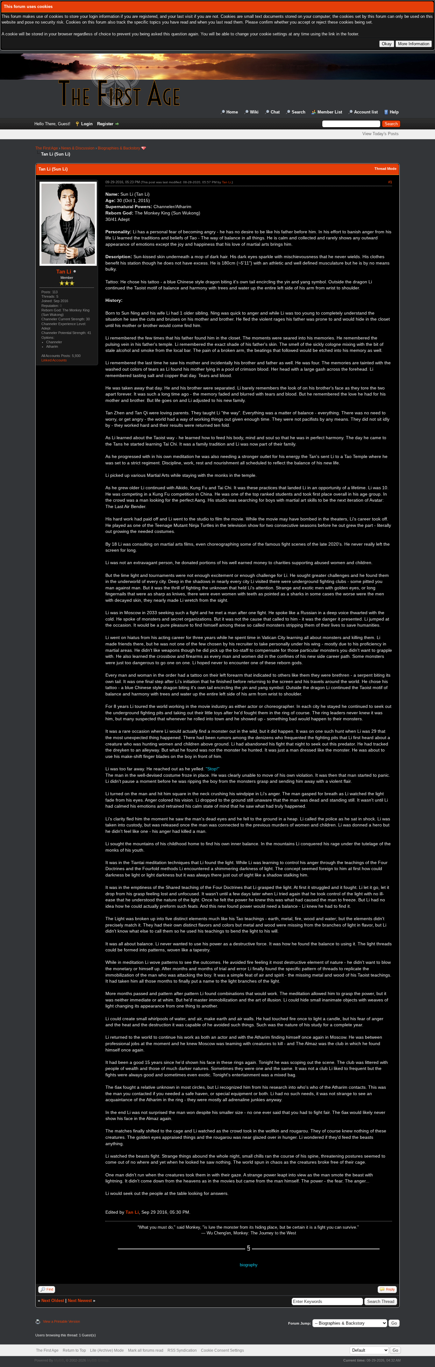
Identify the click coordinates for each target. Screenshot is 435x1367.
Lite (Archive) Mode (107, 1350)
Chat (275, 112)
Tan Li (63, 271)
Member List (329, 112)
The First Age (46, 148)
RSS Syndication (182, 1350)
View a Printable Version (61, 1321)
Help (394, 112)
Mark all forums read (145, 1350)
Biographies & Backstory (119, 148)
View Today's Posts (380, 133)
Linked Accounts (54, 360)
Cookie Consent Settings (222, 1350)
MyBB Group (98, 1360)
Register (105, 123)
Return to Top (74, 1350)
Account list (366, 112)
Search (298, 112)
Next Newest (80, 1300)
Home (232, 112)
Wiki (254, 112)
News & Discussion (78, 148)
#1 (390, 182)
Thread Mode (385, 169)
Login (87, 123)
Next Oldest (52, 1300)
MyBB (59, 1360)
